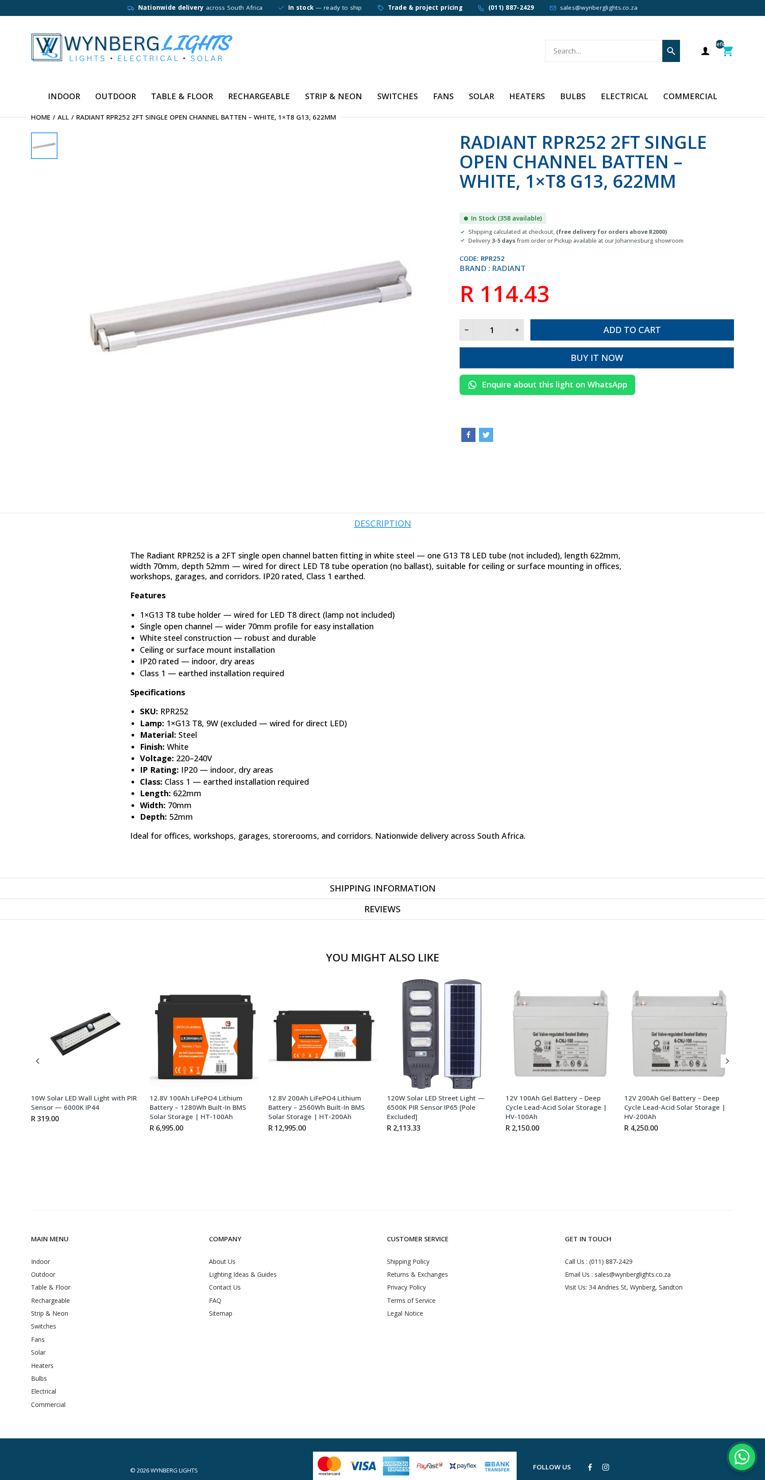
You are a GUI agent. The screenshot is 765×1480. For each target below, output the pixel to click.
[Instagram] (606, 1467)
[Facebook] (468, 435)
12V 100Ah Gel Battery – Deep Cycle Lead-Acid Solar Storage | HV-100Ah (556, 1107)
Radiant (508, 268)
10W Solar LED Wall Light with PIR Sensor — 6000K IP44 (84, 1102)
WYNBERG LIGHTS (174, 1470)
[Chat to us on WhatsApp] (742, 1457)
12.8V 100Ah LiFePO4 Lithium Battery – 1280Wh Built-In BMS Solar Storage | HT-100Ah (198, 1107)
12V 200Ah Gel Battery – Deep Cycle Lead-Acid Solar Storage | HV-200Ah (675, 1107)
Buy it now (597, 358)
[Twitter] (486, 435)
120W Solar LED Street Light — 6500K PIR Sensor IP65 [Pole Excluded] (436, 1107)
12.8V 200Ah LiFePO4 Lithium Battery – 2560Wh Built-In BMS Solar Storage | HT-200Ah (316, 1107)
